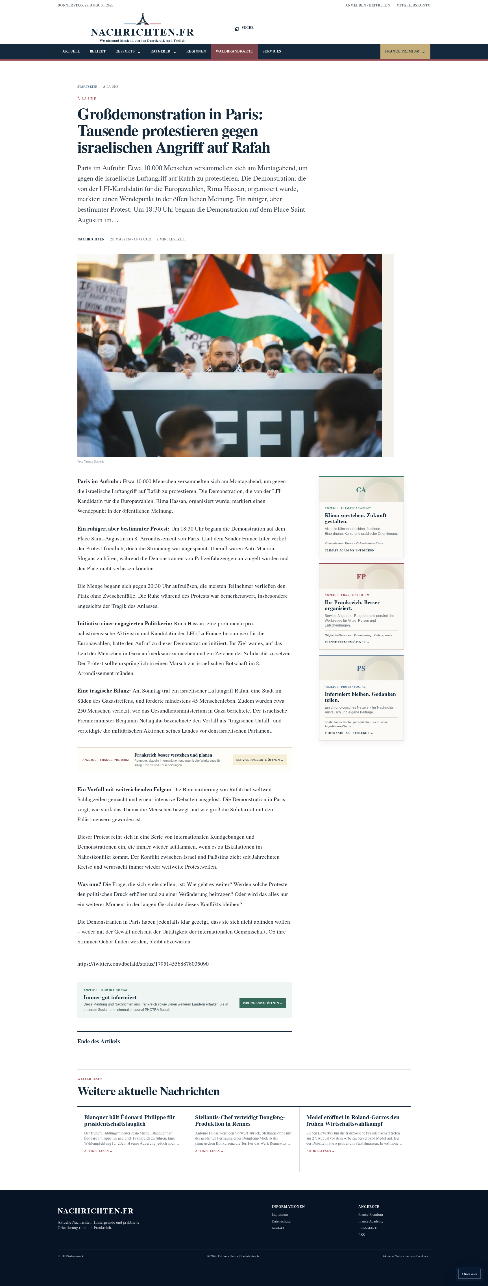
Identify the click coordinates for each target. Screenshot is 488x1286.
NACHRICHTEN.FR (96, 1210)
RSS (361, 1235)
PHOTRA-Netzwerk (71, 1256)
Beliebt (98, 51)
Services (272, 51)
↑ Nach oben (469, 1274)
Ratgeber (164, 51)
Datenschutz (281, 1221)
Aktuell (71, 51)
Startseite (87, 86)
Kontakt (278, 1228)
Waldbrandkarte (234, 51)
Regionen (196, 51)
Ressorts (128, 51)
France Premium (405, 51)
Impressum (280, 1214)
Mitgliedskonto (413, 5)
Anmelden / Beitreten (368, 5)
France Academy (371, 1221)
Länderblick (367, 1228)
